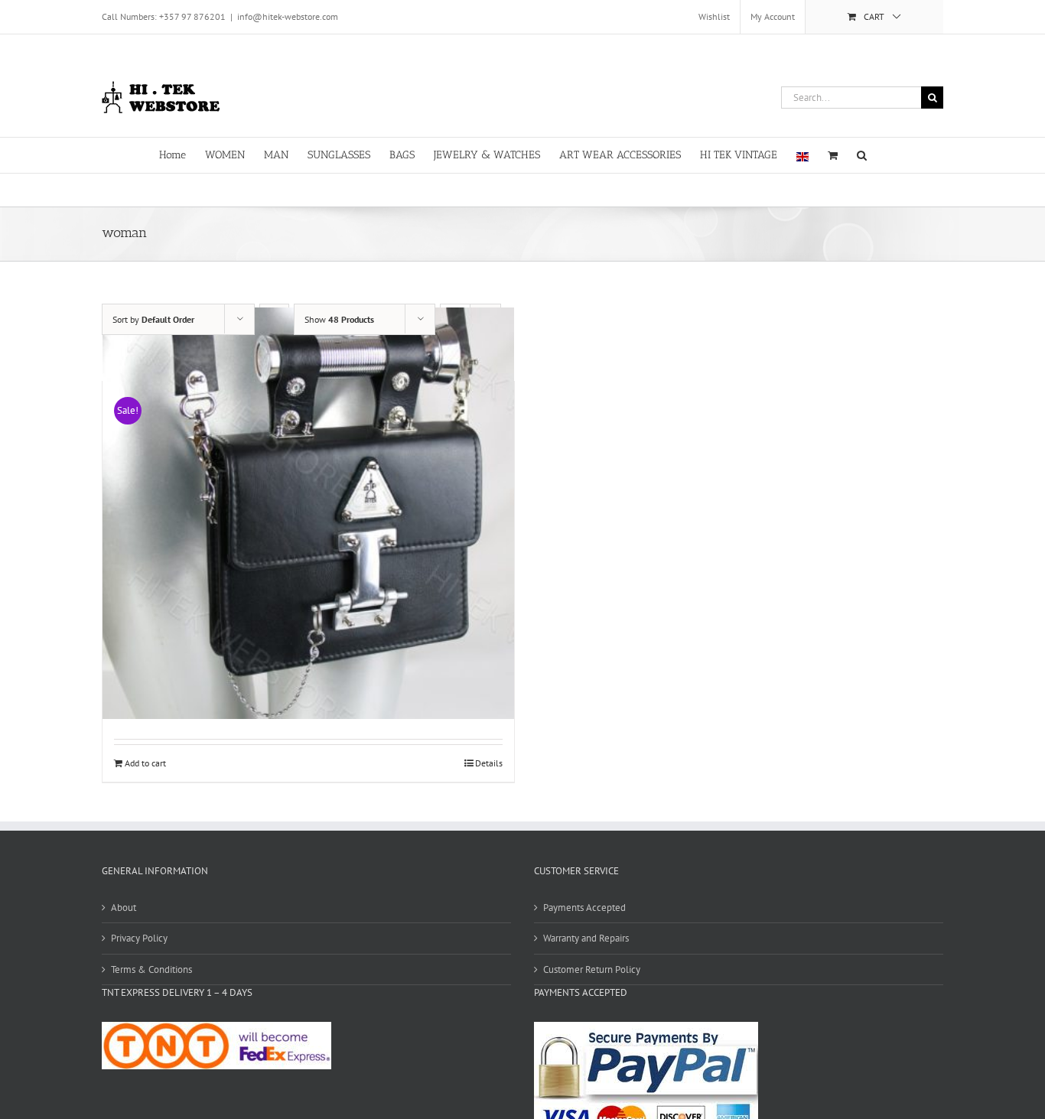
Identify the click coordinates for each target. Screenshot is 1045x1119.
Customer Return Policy (591, 969)
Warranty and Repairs (586, 938)
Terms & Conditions (151, 969)
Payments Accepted (584, 907)
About (123, 907)
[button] (862, 154)
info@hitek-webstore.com (287, 16)
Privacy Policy (139, 938)
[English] (802, 155)
